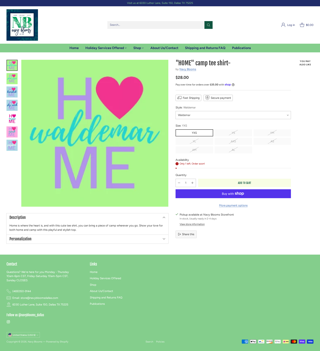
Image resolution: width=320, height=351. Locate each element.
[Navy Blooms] (22, 25)
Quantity (181, 175)
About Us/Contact (101, 291)
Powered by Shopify (57, 341)
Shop (93, 284)
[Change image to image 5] (12, 118)
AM (194, 149)
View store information (192, 223)
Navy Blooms (187, 69)
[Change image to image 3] (12, 92)
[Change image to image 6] (12, 131)
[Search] (208, 25)
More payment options (233, 205)
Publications (97, 303)
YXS (194, 132)
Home (93, 272)
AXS (233, 141)
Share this (188, 234)
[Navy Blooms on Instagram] (8, 322)
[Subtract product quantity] (179, 183)
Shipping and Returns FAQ (106, 297)
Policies (160, 341)
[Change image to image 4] (12, 105)
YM (272, 132)
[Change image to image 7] (12, 145)
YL (194, 141)
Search (149, 341)
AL (233, 149)
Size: (181, 125)
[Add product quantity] (192, 183)
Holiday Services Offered (105, 278)
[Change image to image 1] (12, 65)
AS (272, 141)
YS (233, 132)
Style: (186, 107)
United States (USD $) (24, 335)
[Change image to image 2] (12, 78)
